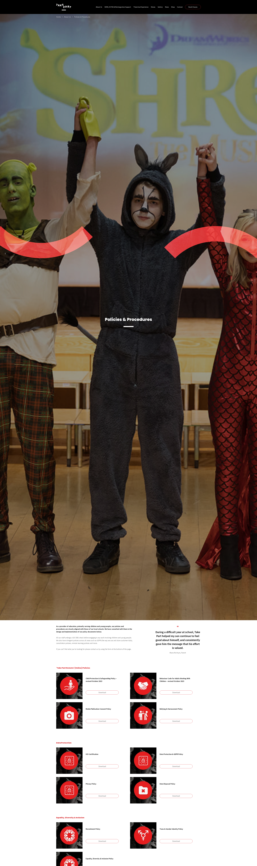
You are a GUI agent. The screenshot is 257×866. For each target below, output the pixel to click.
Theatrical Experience (140, 7)
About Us (99, 7)
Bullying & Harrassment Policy (171, 709)
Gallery (160, 7)
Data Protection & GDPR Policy (171, 754)
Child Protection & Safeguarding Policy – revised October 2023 (101, 679)
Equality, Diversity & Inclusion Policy (99, 859)
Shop (173, 7)
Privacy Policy (91, 784)
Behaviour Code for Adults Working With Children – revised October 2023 (175, 679)
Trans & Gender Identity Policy (171, 829)
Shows (153, 7)
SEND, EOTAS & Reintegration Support (118, 7)
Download (102, 692)
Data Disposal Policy (167, 784)
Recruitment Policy (93, 829)
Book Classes (192, 7)
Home (58, 17)
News (167, 7)
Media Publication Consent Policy (98, 709)
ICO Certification (92, 754)
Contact (180, 7)
